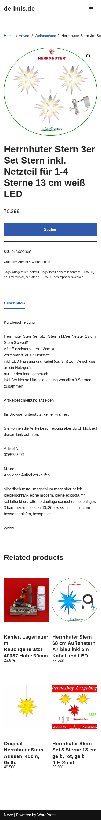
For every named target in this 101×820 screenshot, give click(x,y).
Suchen (50, 229)
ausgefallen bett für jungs (30, 272)
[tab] (14, 303)
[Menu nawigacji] (91, 8)
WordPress (46, 814)
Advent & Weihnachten (37, 35)
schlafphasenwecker (68, 277)
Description (14, 303)
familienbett (57, 272)
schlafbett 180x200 (39, 277)
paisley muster (14, 277)
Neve (8, 814)
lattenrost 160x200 (80, 272)
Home (9, 35)
